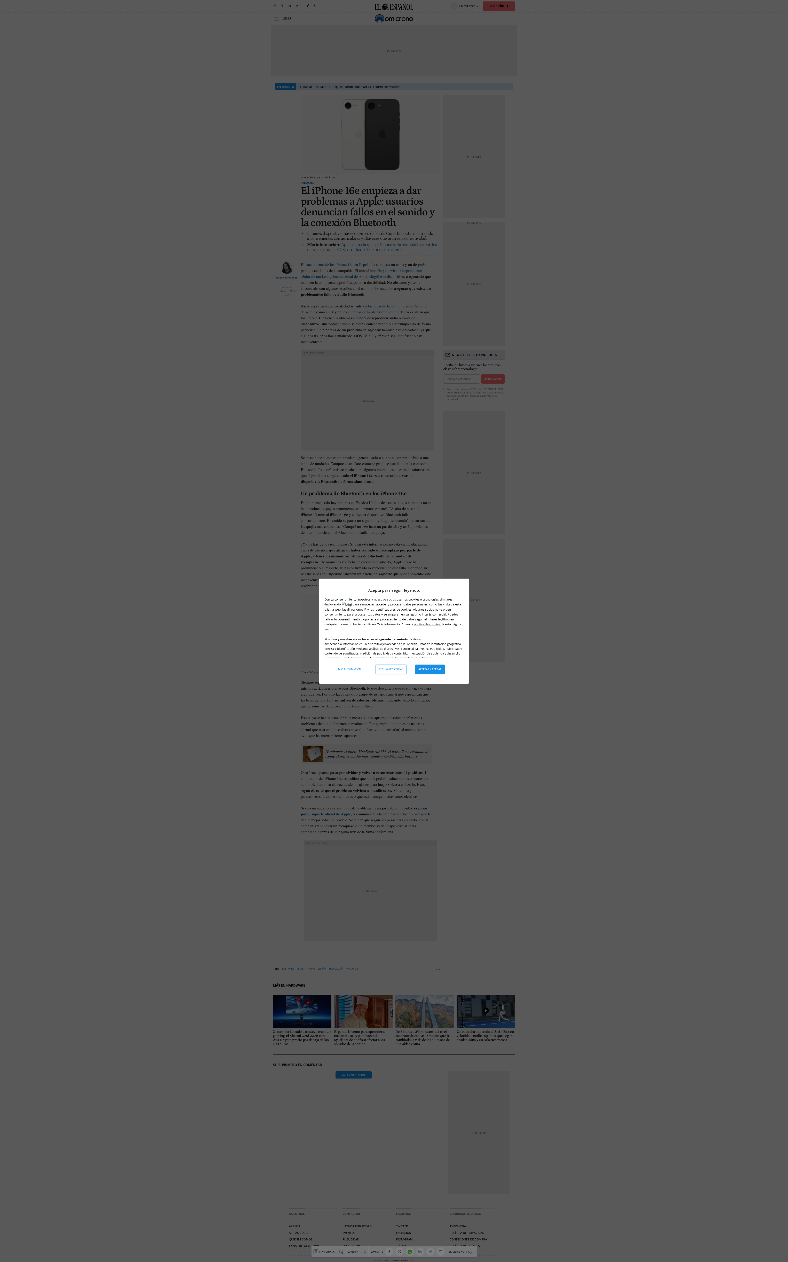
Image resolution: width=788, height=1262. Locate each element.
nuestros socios (385, 599)
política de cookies (427, 624)
